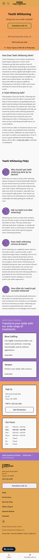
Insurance (5, 516)
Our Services (6, 497)
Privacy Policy (6, 533)
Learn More (9, 355)
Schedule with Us (19, 25)
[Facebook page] (3, 521)
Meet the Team (7, 502)
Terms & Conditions (17, 533)
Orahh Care (32, 533)
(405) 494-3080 (22, 42)
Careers (25, 533)
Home (4, 492)
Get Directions (19, 409)
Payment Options (8, 511)
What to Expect (7, 507)
